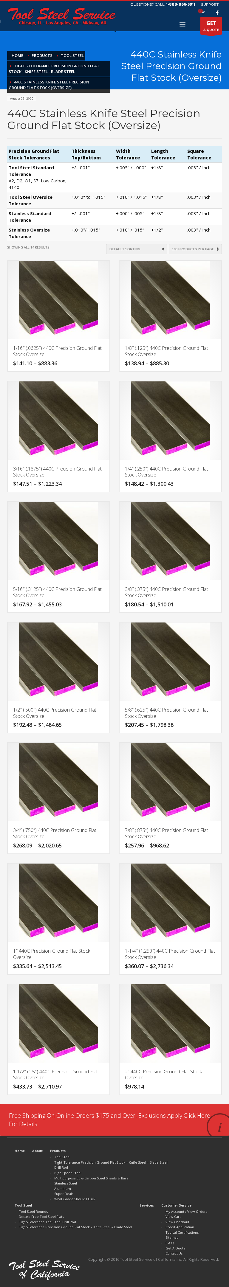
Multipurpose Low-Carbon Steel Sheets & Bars (91, 1178)
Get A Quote (175, 1248)
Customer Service (176, 1205)
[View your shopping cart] (203, 12)
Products (58, 1150)
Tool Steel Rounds (33, 1211)
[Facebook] (217, 12)
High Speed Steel (67, 1172)
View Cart (173, 1216)
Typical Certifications (182, 1232)
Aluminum (62, 1188)
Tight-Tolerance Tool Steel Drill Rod (47, 1222)
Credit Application (179, 1227)
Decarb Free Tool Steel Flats (41, 1216)
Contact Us (173, 1253)
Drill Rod (61, 1167)
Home (20, 1150)
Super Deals (63, 1193)
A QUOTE (211, 26)
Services (147, 1205)
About (37, 1150)
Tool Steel (62, 1157)
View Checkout (177, 1222)
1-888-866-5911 (180, 4)
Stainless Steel (65, 1183)
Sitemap (172, 1237)
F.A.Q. (170, 1243)
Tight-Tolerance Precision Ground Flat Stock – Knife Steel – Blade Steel (111, 1162)
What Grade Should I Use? (74, 1199)
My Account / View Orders (186, 1211)
